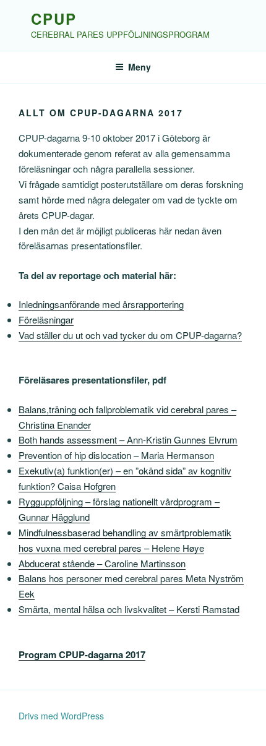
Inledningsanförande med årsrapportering (101, 304)
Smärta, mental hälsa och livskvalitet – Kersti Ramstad (129, 608)
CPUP (54, 18)
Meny (139, 67)
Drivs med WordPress (61, 716)
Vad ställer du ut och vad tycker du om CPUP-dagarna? (130, 334)
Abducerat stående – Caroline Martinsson (102, 563)
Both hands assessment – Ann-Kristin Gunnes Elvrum (128, 439)
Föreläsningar (46, 319)
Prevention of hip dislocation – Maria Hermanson (116, 454)
